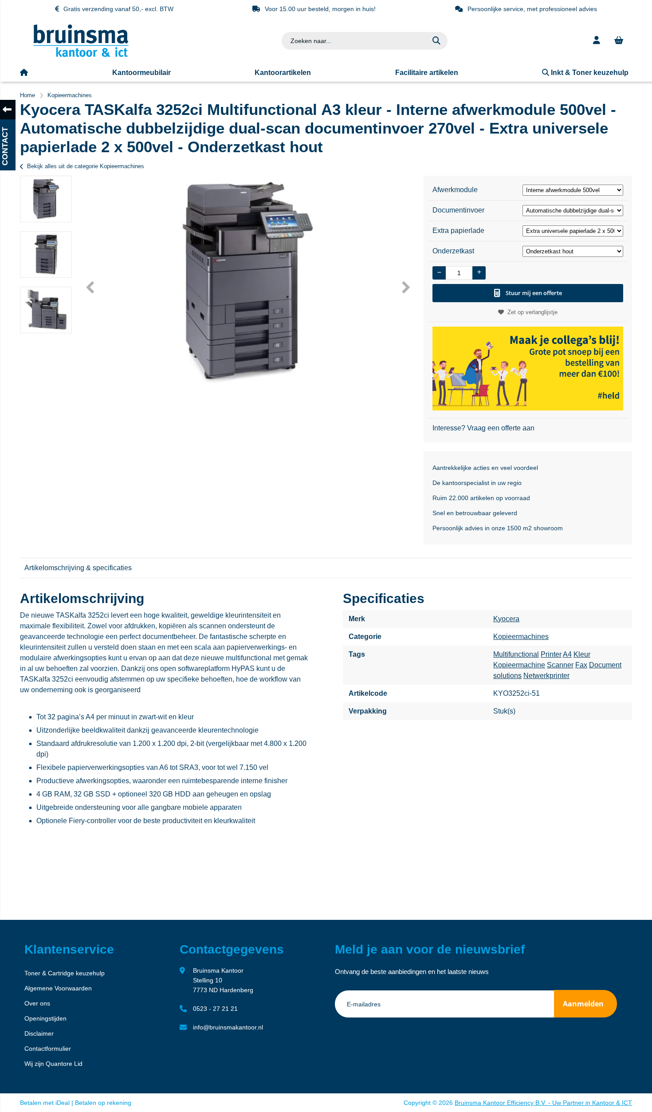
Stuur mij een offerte (534, 293)
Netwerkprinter (546, 675)
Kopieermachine (519, 665)
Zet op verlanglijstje (532, 312)
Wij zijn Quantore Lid (53, 1063)
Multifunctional (516, 654)
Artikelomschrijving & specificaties (78, 568)
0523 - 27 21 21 (215, 1008)
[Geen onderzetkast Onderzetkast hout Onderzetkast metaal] (573, 251)
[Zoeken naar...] (436, 41)
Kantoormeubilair (141, 72)
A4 (567, 654)
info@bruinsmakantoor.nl (228, 1027)
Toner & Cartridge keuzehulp (64, 973)
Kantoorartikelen (283, 72)
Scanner (560, 665)
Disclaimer (39, 1033)
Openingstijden (45, 1018)
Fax (581, 665)
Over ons (37, 1003)
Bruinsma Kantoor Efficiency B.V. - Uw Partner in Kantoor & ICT (543, 1102)
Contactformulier (47, 1048)
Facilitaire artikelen (426, 72)
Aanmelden (583, 1004)
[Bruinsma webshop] (81, 55)
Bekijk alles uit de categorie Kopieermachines (85, 166)
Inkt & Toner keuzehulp (588, 72)
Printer (551, 654)
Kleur (581, 654)
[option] (46, 199)
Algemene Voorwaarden (58, 988)
